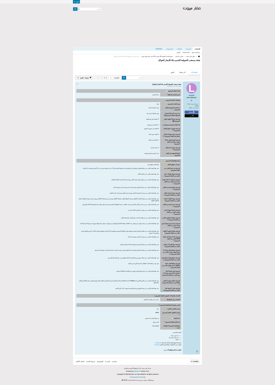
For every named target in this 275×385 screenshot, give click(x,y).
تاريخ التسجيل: (194, 104)
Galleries (158, 49)
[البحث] (75, 9)
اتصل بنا (107, 361)
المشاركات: (195, 108)
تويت (190, 116)
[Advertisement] (137, 31)
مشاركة (190, 112)
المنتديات (197, 49)
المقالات (179, 49)
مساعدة (114, 361)
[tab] (194, 72)
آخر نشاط (182, 72)
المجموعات (169, 49)
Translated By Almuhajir (137, 377)
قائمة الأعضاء (186, 52)
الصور (172, 72)
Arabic (195, 361)
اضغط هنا (157, 343)
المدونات (188, 49)
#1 (77, 84)
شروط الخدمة (90, 361)
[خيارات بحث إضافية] (78, 9)
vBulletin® (137, 371)
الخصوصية (100, 361)
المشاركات (194, 72)
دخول (77, 2)
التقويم (178, 52)
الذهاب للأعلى (80, 361)
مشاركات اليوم (196, 52)
